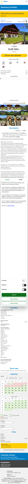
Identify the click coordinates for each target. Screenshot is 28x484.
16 (12, 388)
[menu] (26, 1)
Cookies (16, 472)
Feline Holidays (14, 1)
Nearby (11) (3, 15)
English (24, 130)
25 (19, 390)
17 (15, 388)
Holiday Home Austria (5, 464)
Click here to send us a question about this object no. (13, 458)
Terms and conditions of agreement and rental (14, 449)
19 (22, 388)
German (18, 130)
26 (22, 390)
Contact (9, 476)
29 (9, 392)
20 (25, 388)
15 (9, 388)
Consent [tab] (7, 179)
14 (5, 388)
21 (5, 390)
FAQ (19, 472)
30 (12, 392)
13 (25, 385)
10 (22, 403)
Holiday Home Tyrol (5, 466)
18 (19, 388)
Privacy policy (10, 472)
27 (25, 390)
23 (12, 390)
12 (22, 385)
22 (9, 390)
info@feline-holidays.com (19, 481)
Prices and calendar (13, 55)
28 (5, 392)
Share (26, 20)
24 (15, 390)
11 (25, 403)
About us (13, 476)
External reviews (12, 59)
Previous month (7, 378)
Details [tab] (20, 179)
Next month (21, 378)
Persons (2, 427)
